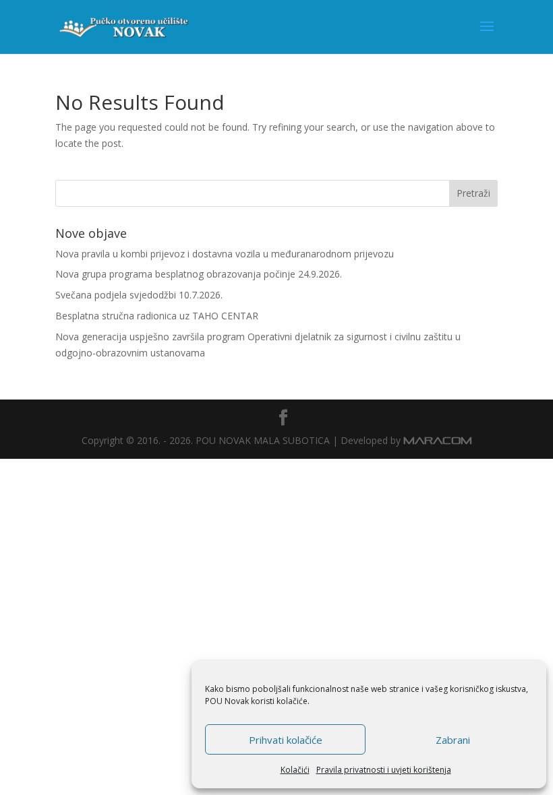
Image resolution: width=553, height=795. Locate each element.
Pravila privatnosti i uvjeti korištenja (383, 769)
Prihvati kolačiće (285, 739)
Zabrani (453, 739)
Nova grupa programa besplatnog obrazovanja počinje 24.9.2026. (198, 273)
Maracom (437, 440)
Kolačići (295, 769)
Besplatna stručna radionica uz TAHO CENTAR (156, 315)
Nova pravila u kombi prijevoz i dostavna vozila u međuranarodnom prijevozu (224, 253)
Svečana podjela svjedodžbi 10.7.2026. (139, 294)
